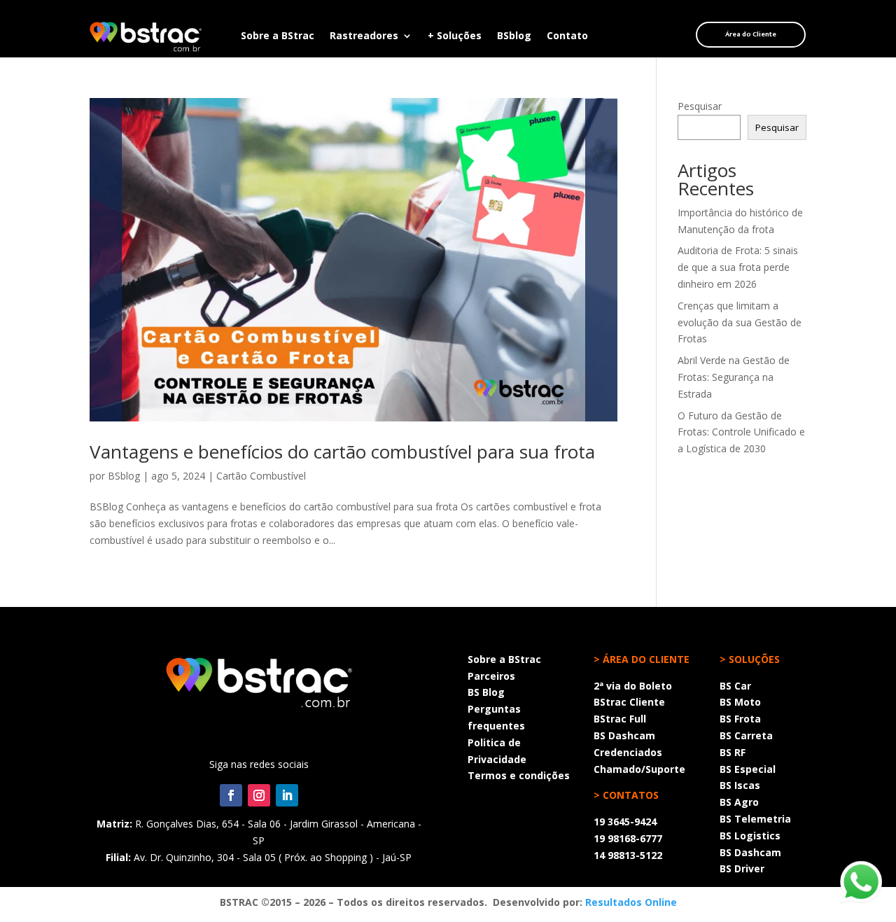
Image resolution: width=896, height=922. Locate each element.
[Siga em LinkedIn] (287, 795)
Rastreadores (364, 36)
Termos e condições (519, 775)
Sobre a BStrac (277, 36)
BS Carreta (746, 735)
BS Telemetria (755, 818)
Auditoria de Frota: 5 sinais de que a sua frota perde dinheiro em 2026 (738, 267)
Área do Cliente (750, 34)
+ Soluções (455, 36)
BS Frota (740, 718)
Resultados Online (631, 902)
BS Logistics (750, 835)
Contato (567, 36)
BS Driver (742, 868)
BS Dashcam (624, 735)
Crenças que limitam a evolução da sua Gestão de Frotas (740, 322)
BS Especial (748, 769)
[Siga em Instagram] (259, 795)
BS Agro (739, 802)
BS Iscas (740, 785)
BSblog (514, 36)
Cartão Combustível (261, 475)
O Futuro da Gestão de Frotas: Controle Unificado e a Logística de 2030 (741, 432)
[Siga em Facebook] (231, 795)
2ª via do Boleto (633, 685)
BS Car (735, 685)
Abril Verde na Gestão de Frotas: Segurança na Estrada (734, 377)
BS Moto (740, 701)
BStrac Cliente (629, 701)
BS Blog (486, 692)
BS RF (733, 752)
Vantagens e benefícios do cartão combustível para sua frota (342, 451)
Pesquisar (700, 106)
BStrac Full (620, 718)
